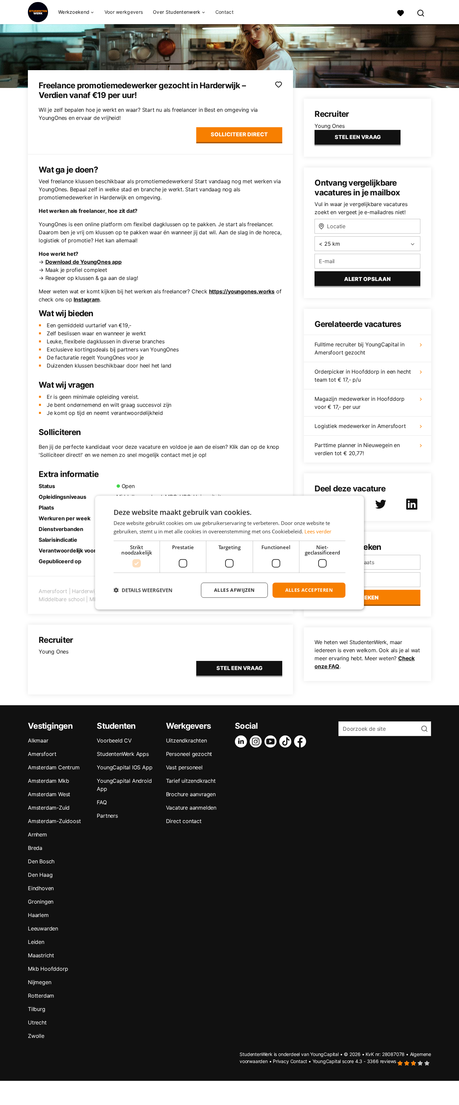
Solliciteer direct (239, 134)
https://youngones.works (242, 291)
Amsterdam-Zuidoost (54, 821)
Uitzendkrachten (186, 740)
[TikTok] (286, 741)
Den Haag (40, 874)
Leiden (36, 942)
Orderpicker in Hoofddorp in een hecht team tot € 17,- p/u (363, 375)
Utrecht (37, 1022)
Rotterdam (41, 995)
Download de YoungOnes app (83, 261)
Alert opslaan (367, 279)
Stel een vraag (239, 668)
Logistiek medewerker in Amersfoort (360, 426)
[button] (143, 590)
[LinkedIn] (242, 741)
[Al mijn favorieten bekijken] (400, 12)
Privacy (281, 1061)
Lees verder (317, 531)
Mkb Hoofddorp (48, 968)
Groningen (40, 901)
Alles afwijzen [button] (234, 590)
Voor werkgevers (124, 12)
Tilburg (36, 1009)
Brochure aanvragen (191, 794)
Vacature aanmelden (191, 807)
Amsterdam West (49, 794)
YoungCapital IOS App (124, 767)
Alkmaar (38, 740)
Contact (224, 12)
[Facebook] (301, 741)
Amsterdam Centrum (54, 767)
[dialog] (229, 553)
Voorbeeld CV (114, 740)
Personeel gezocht (189, 754)
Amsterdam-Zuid (49, 807)
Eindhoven (41, 888)
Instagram (86, 299)
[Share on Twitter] (382, 504)
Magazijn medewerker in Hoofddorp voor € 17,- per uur (360, 402)
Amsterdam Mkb (48, 780)
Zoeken (368, 597)
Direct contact (184, 821)
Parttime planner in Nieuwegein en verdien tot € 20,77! (357, 449)
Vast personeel (184, 767)
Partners (107, 815)
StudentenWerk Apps (123, 754)
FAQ (102, 802)
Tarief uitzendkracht (191, 780)
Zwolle (36, 1035)
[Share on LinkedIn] (413, 504)
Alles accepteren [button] (309, 590)
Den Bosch (41, 861)
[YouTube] (271, 741)
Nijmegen (39, 982)
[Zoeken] (421, 12)
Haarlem (38, 915)
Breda (35, 848)
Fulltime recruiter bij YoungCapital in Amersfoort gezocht (359, 348)
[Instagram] (257, 741)
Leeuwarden (43, 928)
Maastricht (41, 955)
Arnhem (37, 834)
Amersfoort (42, 754)
